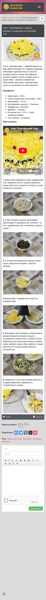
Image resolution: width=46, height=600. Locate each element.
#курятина (12, 438)
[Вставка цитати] (10, 463)
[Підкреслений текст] (12, 460)
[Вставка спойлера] (17, 463)
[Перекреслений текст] (16, 460)
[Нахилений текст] (9, 460)
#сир (20, 438)
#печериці (37, 438)
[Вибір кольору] (38, 460)
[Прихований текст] (6, 463)
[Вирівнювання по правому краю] (29, 460)
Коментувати (36, 508)
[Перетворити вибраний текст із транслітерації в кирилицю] (13, 463)
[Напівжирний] (5, 460)
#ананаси (27, 438)
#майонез (6, 441)
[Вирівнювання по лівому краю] (21, 460)
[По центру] (25, 460)
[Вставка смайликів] (33, 460)
